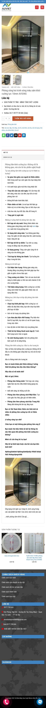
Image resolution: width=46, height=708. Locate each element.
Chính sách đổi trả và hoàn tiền (12, 587)
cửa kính (24, 128)
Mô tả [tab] (5, 152)
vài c (34, 226)
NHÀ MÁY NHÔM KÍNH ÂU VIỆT (15, 629)
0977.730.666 (9, 607)
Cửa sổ (16, 130)
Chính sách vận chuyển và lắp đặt (13, 582)
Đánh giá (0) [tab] (7, 157)
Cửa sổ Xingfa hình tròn (12, 556)
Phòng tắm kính (27, 87)
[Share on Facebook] (8, 135)
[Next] (41, 44)
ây (9, 229)
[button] (37, 7)
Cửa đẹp (14, 128)
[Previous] (5, 44)
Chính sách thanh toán (9, 592)
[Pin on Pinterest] (20, 135)
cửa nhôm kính (9, 130)
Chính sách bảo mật (8, 596)
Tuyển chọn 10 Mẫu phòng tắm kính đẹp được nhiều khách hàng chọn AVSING (34, 557)
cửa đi (19, 128)
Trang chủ (5, 87)
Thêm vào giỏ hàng (23, 118)
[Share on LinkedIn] (24, 135)
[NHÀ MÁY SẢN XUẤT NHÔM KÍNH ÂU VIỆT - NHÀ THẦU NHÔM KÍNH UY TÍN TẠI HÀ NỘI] (10, 7)
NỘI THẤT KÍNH (15, 87)
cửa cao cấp (8, 128)
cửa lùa (29, 128)
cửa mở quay (35, 128)
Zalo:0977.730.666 (9, 624)
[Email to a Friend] (16, 135)
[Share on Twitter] (12, 135)
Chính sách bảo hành (9, 578)
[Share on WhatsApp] (4, 135)
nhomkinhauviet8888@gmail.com (15, 619)
